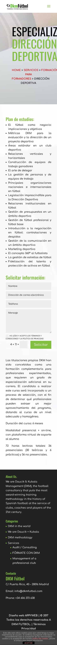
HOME (16, 70)
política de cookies (40, 639)
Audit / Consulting (25, 547)
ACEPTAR (28, 643)
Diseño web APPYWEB (23, 615)
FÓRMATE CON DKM (26, 553)
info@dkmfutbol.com (28, 591)
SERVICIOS (31, 70)
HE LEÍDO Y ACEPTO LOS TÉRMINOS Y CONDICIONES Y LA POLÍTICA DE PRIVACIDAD (25, 337)
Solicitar (41, 345)
